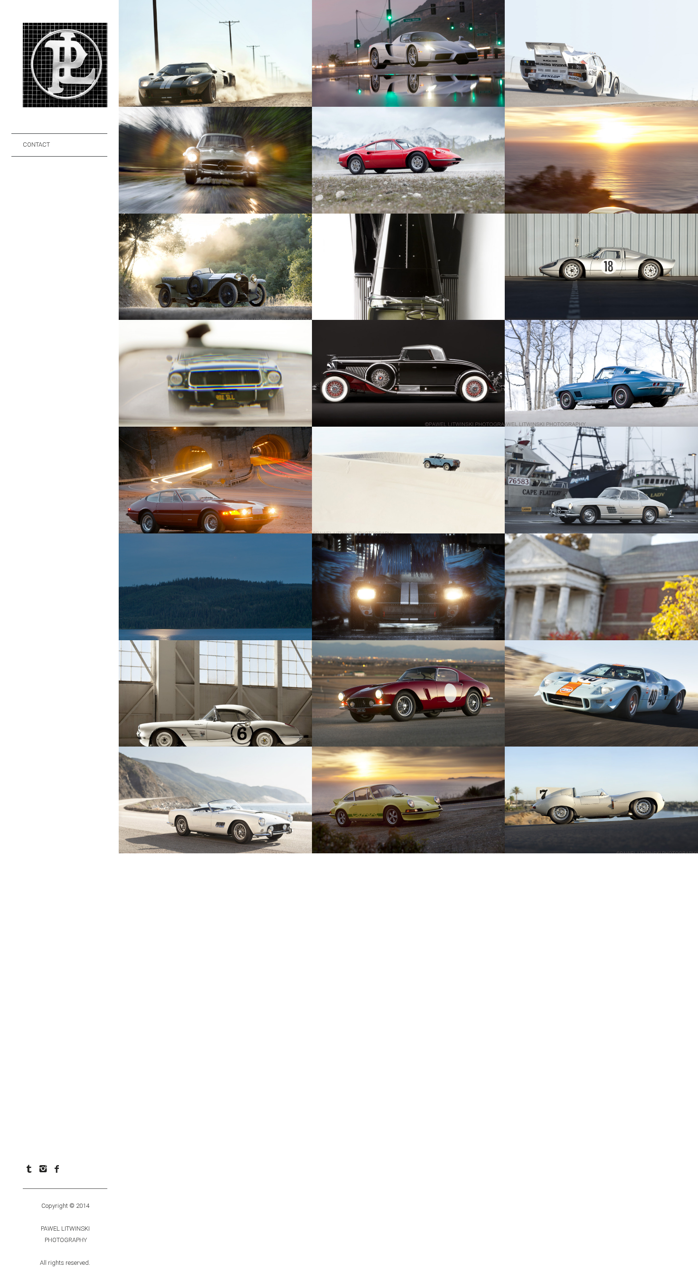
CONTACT (36, 144)
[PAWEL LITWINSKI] (65, 102)
